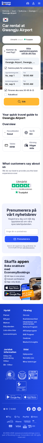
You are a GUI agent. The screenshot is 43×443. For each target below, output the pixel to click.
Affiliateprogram (30, 331)
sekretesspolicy (29, 248)
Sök (24, 101)
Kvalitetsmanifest (30, 319)
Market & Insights (30, 342)
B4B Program (28, 334)
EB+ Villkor (8, 365)
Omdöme (26, 338)
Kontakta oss (28, 358)
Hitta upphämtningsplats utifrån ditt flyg (28, 51)
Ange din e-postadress (16, 231)
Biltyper (6, 319)
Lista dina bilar (9, 330)
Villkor (6, 361)
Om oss (26, 315)
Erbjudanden (8, 326)
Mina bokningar (29, 362)
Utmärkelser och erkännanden (30, 323)
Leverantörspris (10, 334)
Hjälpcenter (28, 354)
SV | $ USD (11, 409)
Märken (6, 323)
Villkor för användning (8, 357)
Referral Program (30, 327)
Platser (6, 315)
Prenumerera (23, 239)
